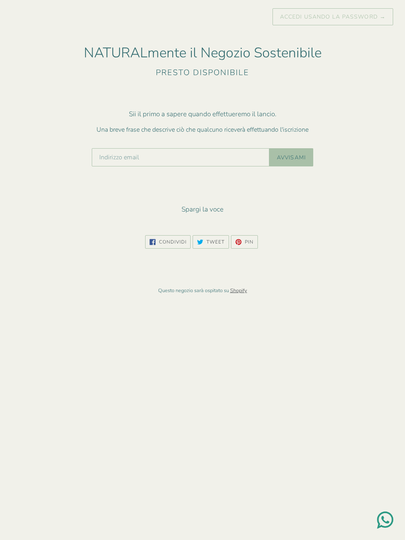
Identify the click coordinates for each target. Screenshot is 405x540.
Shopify (238, 290)
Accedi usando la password (333, 17)
